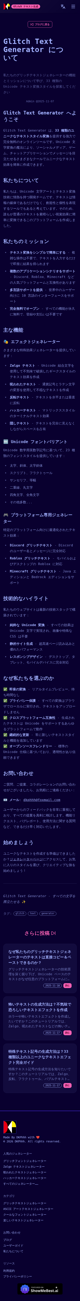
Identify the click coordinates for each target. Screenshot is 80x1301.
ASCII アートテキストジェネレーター (28, 1209)
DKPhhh (21, 1137)
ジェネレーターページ (26, 859)
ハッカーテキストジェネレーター (24, 1178)
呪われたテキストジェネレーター (24, 1172)
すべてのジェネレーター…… (20, 1183)
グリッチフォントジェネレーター (24, 1161)
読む (67, 985)
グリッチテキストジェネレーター (24, 1203)
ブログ (7, 1239)
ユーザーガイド (13, 1245)
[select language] (63, 6)
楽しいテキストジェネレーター (23, 1220)
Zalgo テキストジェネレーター (24, 1166)
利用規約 (9, 1270)
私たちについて (13, 1251)
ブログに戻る (42, 24)
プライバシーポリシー (17, 1276)
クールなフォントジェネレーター (24, 1214)
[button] (73, 6)
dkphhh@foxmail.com (41, 800)
